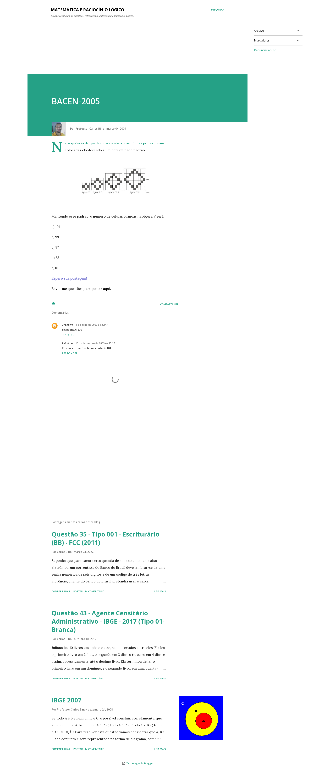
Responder (70, 335)
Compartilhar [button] (169, 304)
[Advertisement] (131, 50)
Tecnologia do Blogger (139, 763)
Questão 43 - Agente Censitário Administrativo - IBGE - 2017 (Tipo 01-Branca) (108, 621)
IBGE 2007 (67, 700)
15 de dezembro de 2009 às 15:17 (95, 343)
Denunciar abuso (265, 50)
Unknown (67, 324)
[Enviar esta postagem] (54, 304)
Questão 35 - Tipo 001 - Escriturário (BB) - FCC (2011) (106, 538)
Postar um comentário (88, 591)
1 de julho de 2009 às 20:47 (92, 324)
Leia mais (160, 591)
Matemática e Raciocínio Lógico (87, 9)
